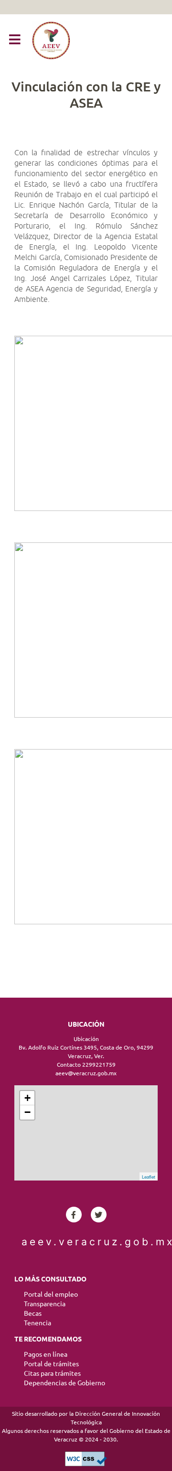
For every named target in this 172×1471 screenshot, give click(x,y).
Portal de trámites (51, 1364)
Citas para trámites (52, 1373)
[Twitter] (99, 1214)
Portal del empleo (51, 1294)
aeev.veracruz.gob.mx (86, 1242)
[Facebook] (74, 1214)
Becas (33, 1313)
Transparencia (44, 1304)
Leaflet (148, 1176)
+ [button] (27, 1098)
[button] (15, 40)
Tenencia (37, 1323)
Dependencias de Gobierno (64, 1383)
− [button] (27, 1112)
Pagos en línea (45, 1354)
